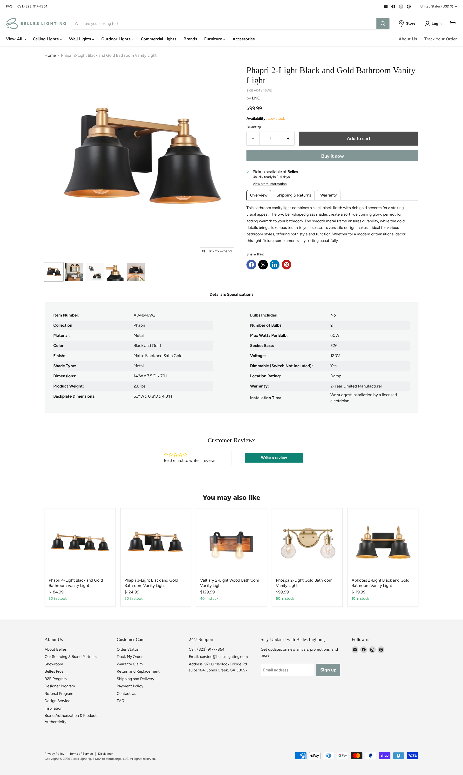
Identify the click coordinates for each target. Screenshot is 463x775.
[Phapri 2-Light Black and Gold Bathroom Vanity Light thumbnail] (74, 272)
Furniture (213, 39)
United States (436, 6)
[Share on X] (263, 264)
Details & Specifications (231, 294)
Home (50, 55)
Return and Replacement (138, 671)
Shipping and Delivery (135, 678)
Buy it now (332, 156)
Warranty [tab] (328, 195)
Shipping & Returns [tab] (294, 195)
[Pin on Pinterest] (286, 264)
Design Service (57, 700)
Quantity (253, 127)
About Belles (56, 649)
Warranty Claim (130, 664)
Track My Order (130, 656)
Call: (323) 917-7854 (32, 6)
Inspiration (53, 708)
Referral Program (59, 693)
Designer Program (60, 686)
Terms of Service (81, 753)
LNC (256, 98)
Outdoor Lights (116, 39)
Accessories (243, 39)
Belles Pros (54, 671)
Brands (190, 39)
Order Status (127, 649)
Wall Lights (80, 39)
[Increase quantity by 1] (288, 139)
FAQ (9, 6)
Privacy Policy (54, 753)
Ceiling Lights (46, 39)
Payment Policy (130, 686)
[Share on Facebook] (251, 264)
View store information (270, 184)
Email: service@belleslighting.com (218, 656)
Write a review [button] (274, 457)
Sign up (328, 670)
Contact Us (126, 693)
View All (15, 39)
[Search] (382, 23)
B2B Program (56, 678)
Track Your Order (440, 39)
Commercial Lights (158, 39)
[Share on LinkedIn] (274, 264)
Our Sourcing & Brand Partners (70, 656)
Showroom (54, 664)
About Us (408, 39)
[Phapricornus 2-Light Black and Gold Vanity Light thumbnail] (53, 272)
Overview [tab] (258, 195)
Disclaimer (105, 753)
